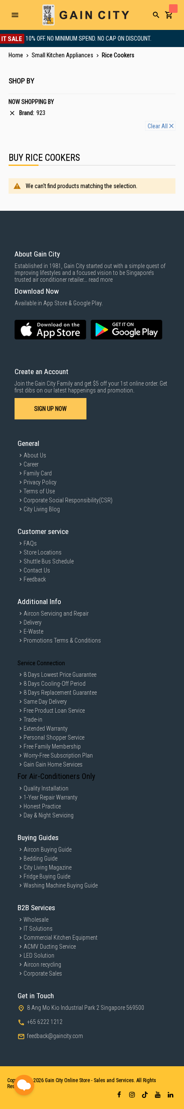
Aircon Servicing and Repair (56, 613)
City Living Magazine (47, 867)
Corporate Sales (43, 973)
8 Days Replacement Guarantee (60, 692)
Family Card (38, 473)
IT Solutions (38, 928)
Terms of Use (39, 491)
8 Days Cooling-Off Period (55, 683)
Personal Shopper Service (54, 737)
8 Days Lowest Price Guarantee (60, 674)
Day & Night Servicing (49, 815)
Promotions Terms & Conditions (62, 640)
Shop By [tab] (21, 81)
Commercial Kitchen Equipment (61, 937)
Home (16, 55)
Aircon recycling (42, 964)
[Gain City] (85, 15)
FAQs (30, 543)
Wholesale (36, 919)
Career (31, 464)
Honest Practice (42, 806)
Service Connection (41, 663)
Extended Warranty (46, 728)
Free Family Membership (52, 746)
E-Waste (33, 631)
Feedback (35, 579)
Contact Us (37, 570)
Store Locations (43, 552)
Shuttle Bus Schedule (49, 561)
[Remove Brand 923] (12, 113)
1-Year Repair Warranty (50, 797)
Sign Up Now (50, 408)
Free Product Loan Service (54, 710)
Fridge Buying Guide (47, 876)
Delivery (33, 622)
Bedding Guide (40, 858)
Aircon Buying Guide (47, 849)
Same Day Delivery (45, 701)
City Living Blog (42, 509)
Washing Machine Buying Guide (61, 885)
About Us (35, 455)
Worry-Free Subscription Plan (58, 755)
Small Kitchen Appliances (63, 55)
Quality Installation (46, 788)
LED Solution (39, 955)
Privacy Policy (40, 482)
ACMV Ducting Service (50, 946)
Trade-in (33, 719)
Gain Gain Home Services (53, 764)
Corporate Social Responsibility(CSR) (68, 500)
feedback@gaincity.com (55, 1035)
